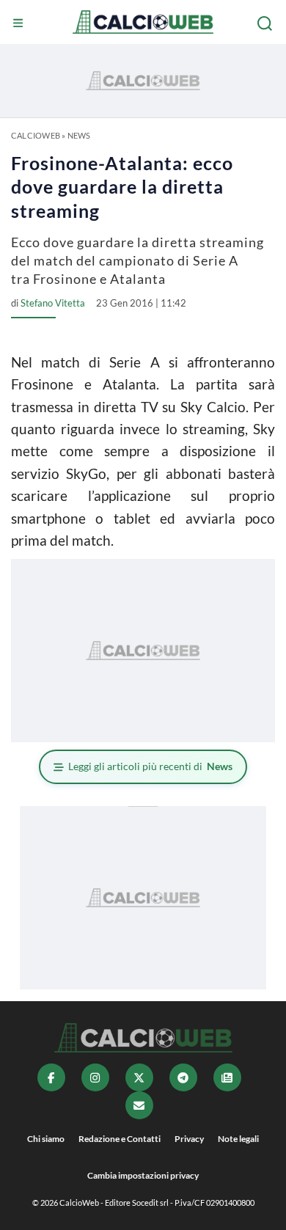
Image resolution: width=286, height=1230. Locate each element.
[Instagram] (95, 1077)
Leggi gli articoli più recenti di (150, 766)
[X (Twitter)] (139, 1077)
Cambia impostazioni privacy (143, 1175)
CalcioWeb (35, 135)
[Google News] (227, 1077)
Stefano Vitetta (53, 303)
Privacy (189, 1138)
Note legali (238, 1138)
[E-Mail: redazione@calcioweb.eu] (139, 1105)
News (79, 135)
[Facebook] (51, 1077)
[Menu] (20, 23)
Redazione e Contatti (119, 1138)
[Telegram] (183, 1077)
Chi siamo (46, 1138)
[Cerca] (266, 23)
